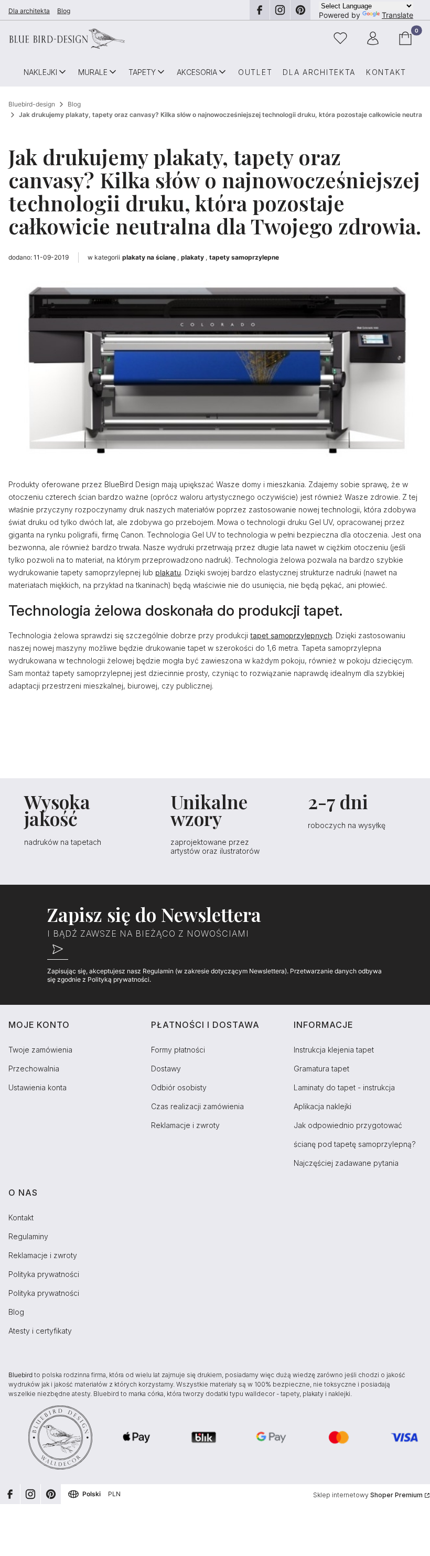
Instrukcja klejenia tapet (334, 1049)
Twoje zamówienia (40, 1049)
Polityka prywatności (43, 1274)
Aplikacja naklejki (322, 1106)
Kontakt (21, 1217)
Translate (397, 14)
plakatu (168, 572)
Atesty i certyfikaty (40, 1330)
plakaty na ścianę (149, 257)
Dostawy (166, 1068)
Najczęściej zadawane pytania (346, 1162)
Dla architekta (29, 11)
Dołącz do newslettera (57, 949)
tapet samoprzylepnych (291, 635)
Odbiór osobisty (179, 1087)
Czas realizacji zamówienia (197, 1106)
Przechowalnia (33, 1068)
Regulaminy (28, 1236)
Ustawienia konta (37, 1087)
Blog (63, 11)
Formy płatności (178, 1049)
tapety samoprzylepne (244, 257)
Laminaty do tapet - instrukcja (344, 1087)
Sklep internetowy (368, 1495)
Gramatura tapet (321, 1068)
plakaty (192, 257)
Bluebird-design (31, 104)
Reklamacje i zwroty (185, 1125)
